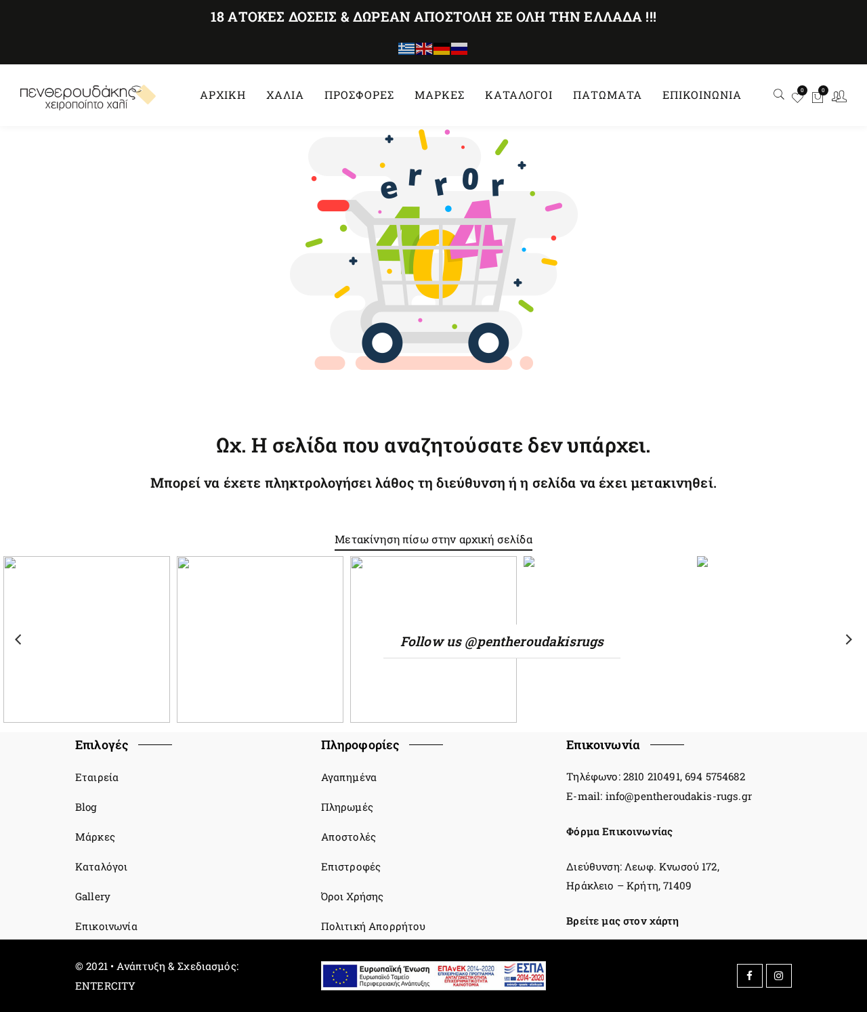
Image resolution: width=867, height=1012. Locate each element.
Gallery (92, 896)
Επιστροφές (351, 866)
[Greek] (407, 47)
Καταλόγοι (101, 866)
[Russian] (460, 47)
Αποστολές (348, 836)
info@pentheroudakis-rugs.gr (679, 796)
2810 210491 (651, 776)
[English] (425, 47)
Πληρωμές (347, 807)
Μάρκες (95, 836)
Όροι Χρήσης (352, 896)
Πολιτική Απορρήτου (373, 926)
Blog (86, 807)
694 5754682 (715, 776)
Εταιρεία (97, 777)
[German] (442, 47)
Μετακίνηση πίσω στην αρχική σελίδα (433, 539)
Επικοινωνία (106, 926)
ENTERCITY (105, 985)
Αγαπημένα (349, 777)
